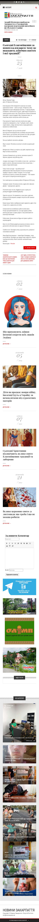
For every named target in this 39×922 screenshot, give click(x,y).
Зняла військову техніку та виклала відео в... (20, 799)
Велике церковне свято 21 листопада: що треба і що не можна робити (19, 514)
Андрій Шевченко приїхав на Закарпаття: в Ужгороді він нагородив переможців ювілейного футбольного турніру (19, 25)
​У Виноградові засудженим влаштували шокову (19, 737)
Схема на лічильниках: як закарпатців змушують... (16, 856)
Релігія (13, 243)
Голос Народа (8, 756)
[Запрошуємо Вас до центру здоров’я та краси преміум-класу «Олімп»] (19, 631)
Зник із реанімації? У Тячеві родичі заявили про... (20, 759)
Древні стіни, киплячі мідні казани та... (20, 838)
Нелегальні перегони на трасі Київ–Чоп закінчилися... (20, 820)
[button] (6, 543)
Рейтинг (33, 40)
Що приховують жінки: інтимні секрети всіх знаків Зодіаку (18, 334)
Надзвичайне (8, 816)
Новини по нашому (9, 834)
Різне (6, 888)
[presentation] (6, 543)
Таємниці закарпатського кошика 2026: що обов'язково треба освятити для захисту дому (10, 259)
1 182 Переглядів (22, 40)
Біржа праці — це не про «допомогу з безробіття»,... (20, 780)
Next (35, 21)
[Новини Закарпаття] (19, 15)
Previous (33, 21)
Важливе (7, 852)
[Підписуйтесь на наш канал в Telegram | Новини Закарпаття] (19, 587)
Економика (7, 777)
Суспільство (8, 735)
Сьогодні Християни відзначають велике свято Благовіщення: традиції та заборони (18, 455)
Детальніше (7, 343)
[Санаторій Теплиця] (19, 660)
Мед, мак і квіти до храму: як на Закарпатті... (18, 874)
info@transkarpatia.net (9, 915)
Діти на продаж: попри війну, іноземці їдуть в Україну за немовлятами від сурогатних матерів (19, 396)
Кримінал (7, 795)
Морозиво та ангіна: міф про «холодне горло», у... (17, 892)
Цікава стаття (30, 247)
